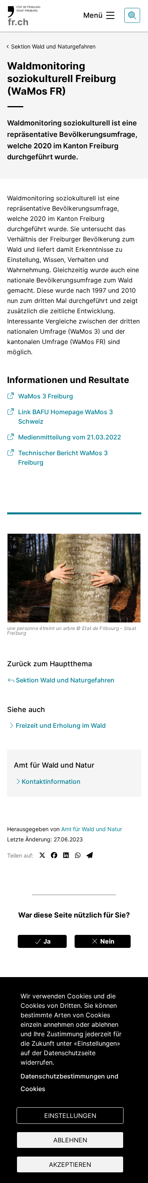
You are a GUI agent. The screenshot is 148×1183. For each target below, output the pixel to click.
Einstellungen (70, 1115)
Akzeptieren (70, 1164)
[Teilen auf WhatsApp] (78, 855)
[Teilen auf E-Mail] (89, 855)
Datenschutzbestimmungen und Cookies (69, 1082)
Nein (106, 941)
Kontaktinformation (51, 781)
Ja (46, 941)
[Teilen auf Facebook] (54, 855)
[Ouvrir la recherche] (132, 15)
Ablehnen (70, 1140)
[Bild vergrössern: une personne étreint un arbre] (74, 578)
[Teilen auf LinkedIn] (66, 855)
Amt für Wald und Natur (91, 829)
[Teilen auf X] (42, 855)
